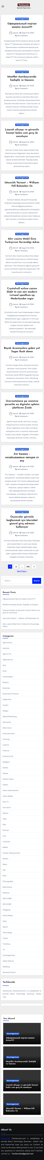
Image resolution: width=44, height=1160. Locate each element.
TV (4, 950)
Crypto (5, 705)
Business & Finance (11, 694)
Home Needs (8, 796)
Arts (4, 665)
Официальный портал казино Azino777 (19, 599)
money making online (11, 853)
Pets (4, 876)
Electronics (7, 728)
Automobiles (8, 677)
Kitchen (6, 830)
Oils (4, 870)
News (5, 864)
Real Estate (7, 887)
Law (4, 836)
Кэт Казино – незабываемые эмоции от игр (22, 457)
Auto (5, 671)
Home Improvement (11, 790)
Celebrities (7, 699)
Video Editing (8, 961)
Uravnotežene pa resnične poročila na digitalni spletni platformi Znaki (22, 404)
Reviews (6, 893)
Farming (6, 739)
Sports (5, 927)
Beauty (6, 682)
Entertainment (9, 734)
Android (6, 648)
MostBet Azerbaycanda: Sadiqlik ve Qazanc (20, 605)
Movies (5, 859)
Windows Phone (9, 972)
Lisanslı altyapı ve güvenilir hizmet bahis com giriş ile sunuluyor (22, 133)
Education (7, 722)
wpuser (15, 33)
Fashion (6, 745)
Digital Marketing (10, 717)
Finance (6, 751)
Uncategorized (22, 19)
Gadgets (6, 762)
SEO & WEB (7, 898)
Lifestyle (6, 842)
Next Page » (22, 571)
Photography (8, 881)
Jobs (5, 819)
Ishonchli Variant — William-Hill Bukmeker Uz (21, 618)
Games (5, 768)
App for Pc (7, 654)
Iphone (5, 813)
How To (6, 802)
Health (5, 785)
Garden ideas (8, 779)
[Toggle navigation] (2, 6)
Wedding (6, 967)
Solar (5, 921)
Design (5, 711)
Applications (8, 660)
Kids (4, 825)
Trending (6, 944)
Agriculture (7, 643)
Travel (5, 938)
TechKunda (5, 1138)
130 (28, 567)
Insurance (7, 807)
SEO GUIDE (7, 904)
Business (6, 688)
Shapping (6, 910)
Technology (7, 933)
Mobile (5, 847)
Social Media (8, 916)
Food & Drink (8, 756)
